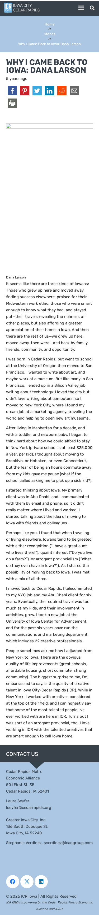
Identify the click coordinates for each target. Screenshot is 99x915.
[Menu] (81, 7)
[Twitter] (27, 881)
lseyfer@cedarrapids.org (28, 807)
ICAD (58, 909)
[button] (92, 8)
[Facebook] (12, 881)
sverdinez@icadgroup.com (68, 842)
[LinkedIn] (41, 881)
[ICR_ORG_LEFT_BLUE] (22, 8)
